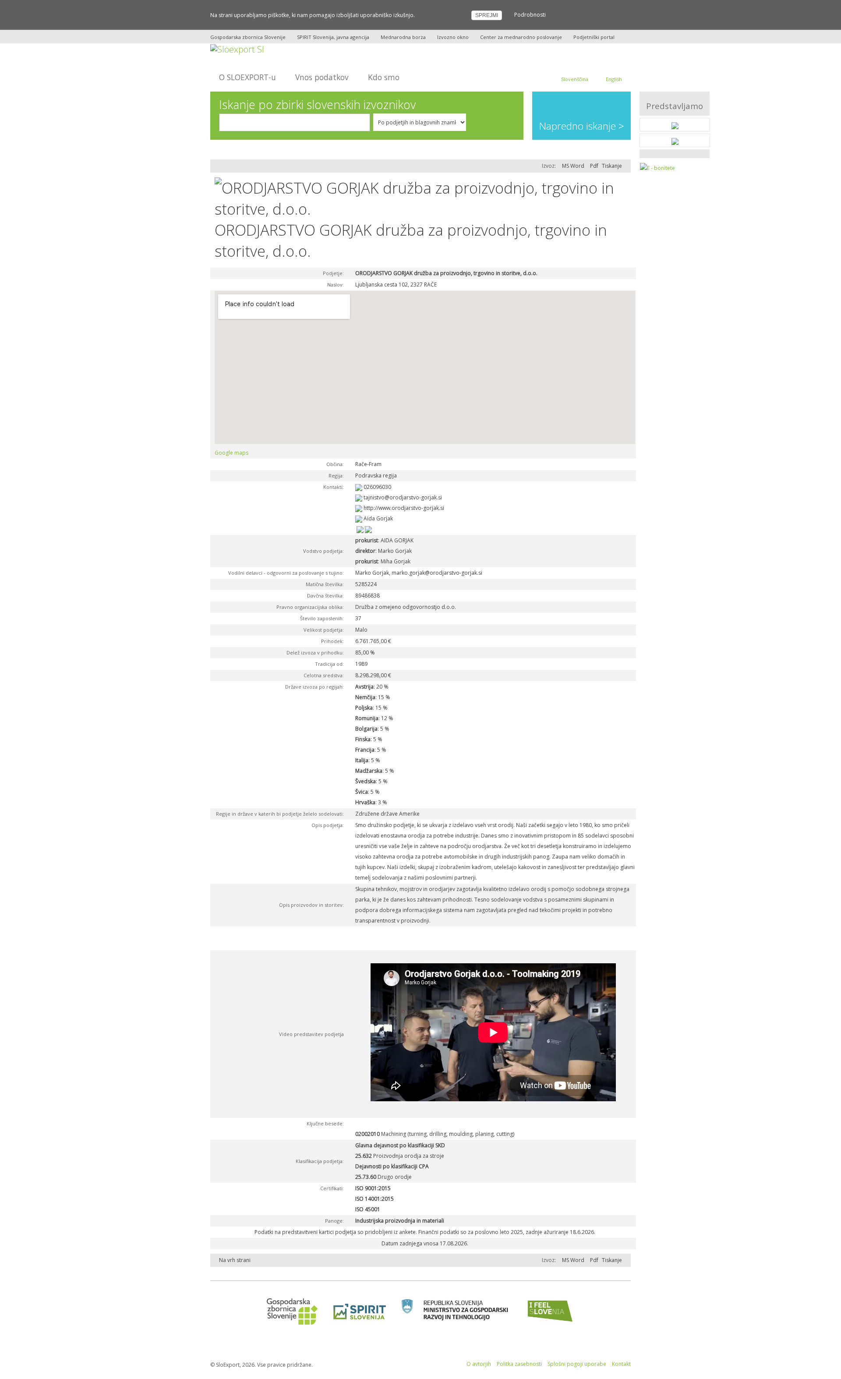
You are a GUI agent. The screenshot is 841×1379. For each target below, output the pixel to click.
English (614, 79)
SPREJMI (486, 15)
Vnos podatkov (322, 77)
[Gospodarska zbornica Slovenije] (289, 1311)
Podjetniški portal (594, 37)
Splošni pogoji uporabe (577, 1364)
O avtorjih (478, 1364)
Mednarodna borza (403, 37)
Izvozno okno (453, 37)
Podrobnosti (530, 14)
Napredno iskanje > (581, 126)
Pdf (594, 166)
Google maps (231, 452)
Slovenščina (574, 79)
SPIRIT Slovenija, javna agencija (333, 37)
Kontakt (621, 1364)
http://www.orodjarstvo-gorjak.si (404, 508)
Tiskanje (612, 166)
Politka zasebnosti (519, 1364)
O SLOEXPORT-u (247, 77)
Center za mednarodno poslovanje (521, 37)
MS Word (573, 166)
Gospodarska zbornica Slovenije (248, 37)
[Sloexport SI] (237, 48)
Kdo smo (383, 77)
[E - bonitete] (657, 168)
